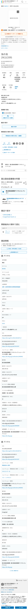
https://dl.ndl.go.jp (7, 436)
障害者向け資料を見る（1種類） (14, 136)
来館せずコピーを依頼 (8, 118)
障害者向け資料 (6, 465)
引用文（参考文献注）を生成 (10, 147)
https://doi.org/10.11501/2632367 (11, 338)
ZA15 (3, 323)
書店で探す (14, 126)
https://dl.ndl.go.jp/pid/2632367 (10, 346)
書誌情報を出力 (7, 149)
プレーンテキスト (7, 232)
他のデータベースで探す (9, 152)
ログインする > (4, 48)
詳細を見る (16, 87)
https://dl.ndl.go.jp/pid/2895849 (10, 426)
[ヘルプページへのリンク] (15, 28)
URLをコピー (9, 144)
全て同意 (21, 607)
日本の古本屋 (6, 215)
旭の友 (6, 6)
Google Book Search (9, 217)
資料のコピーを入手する (6, 592)
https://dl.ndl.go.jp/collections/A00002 (12, 356)
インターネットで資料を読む (7, 589)
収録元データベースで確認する (15, 34)
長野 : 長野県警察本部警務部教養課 (11, 287)
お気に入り (4, 144)
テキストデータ (6, 471)
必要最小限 (7, 607)
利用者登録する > (5, 46)
